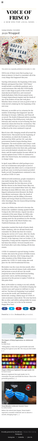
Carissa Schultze (7, 30)
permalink (29, 314)
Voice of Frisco (19, 15)
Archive (11, 314)
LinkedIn (21, 437)
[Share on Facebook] (5, 308)
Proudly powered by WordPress (11, 432)
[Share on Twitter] (12, 308)
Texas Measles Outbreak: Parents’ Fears (15, 406)
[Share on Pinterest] (19, 308)
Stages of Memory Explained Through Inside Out (18, 370)
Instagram (11, 437)
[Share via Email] (33, 308)
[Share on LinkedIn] (26, 308)
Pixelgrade (18, 434)
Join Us (29, 437)
